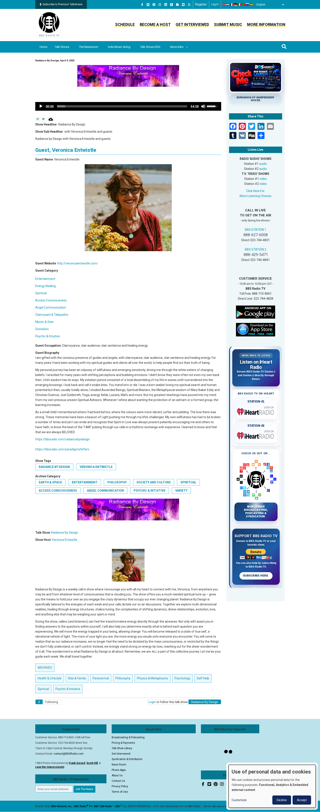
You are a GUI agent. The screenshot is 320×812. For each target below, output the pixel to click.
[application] (128, 106)
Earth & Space (50, 482)
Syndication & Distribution (127, 759)
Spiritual (41, 293)
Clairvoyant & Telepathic (51, 314)
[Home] (49, 25)
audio (263, 163)
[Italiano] (240, 4)
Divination (42, 329)
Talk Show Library (122, 748)
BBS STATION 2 (255, 249)
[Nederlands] (228, 4)
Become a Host (155, 24)
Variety (181, 490)
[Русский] (247, 4)
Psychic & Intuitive (47, 336)
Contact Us (118, 780)
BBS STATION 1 (255, 229)
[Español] (251, 4)
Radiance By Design (64, 532)
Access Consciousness (51, 300)
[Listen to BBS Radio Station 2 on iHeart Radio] (256, 435)
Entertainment (45, 279)
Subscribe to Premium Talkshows (63, 4)
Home (43, 46)
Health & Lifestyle (50, 678)
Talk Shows (62, 46)
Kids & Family (77, 678)
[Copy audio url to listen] (43, 119)
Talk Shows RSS (150, 46)
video (263, 178)
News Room (119, 764)
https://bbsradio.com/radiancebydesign (62, 439)
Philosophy (117, 482)
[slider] (122, 106)
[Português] (244, 4)
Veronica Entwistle (96, 467)
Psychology (182, 678)
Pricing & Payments (123, 742)
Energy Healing (45, 286)
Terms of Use (120, 791)
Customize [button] (239, 800)
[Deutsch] (236, 4)
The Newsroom (88, 46)
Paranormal (101, 678)
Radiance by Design (54, 467)
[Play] (41, 106)
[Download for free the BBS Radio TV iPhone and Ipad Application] (255, 329)
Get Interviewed (192, 24)
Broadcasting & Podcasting (128, 737)
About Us (117, 775)
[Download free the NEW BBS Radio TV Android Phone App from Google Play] (255, 311)
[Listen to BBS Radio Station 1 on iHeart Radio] (256, 411)
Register (201, 4)
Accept (302, 800)
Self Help (203, 678)
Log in (215, 4)
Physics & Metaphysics (152, 678)
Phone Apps (119, 770)
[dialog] (272, 786)
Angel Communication (50, 307)
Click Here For (255, 191)
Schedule (125, 24)
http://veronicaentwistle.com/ (77, 263)
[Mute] (203, 106)
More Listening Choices (255, 196)
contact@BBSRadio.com (69, 753)
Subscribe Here (256, 575)
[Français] (232, 4)
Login (152, 702)
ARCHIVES (45, 667)
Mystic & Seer (44, 322)
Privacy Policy (120, 786)
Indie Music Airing (119, 46)
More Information (266, 24)
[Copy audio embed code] (37, 119)
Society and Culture (153, 482)
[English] (224, 4)
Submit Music (228, 24)
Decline (282, 800)
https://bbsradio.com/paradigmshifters (62, 449)
